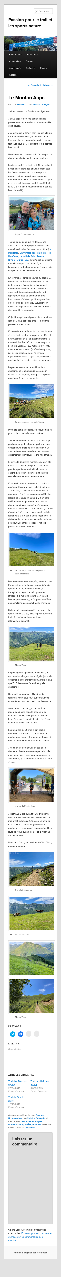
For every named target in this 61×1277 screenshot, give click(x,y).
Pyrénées (26, 1124)
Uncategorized (15, 1118)
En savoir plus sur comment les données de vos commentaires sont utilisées (30, 1237)
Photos (43, 67)
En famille (30, 67)
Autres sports (15, 67)
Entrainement (15, 54)
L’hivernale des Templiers (33, 252)
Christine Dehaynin (41, 104)
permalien (30, 1127)
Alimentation (15, 61)
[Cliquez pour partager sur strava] (36, 1034)
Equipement (32, 54)
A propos (13, 74)
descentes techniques (31, 1121)
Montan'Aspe (14, 1124)
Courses (29, 61)
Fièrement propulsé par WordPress (30, 1252)
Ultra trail (36, 1124)
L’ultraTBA (22, 259)
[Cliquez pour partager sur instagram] (28, 1034)
